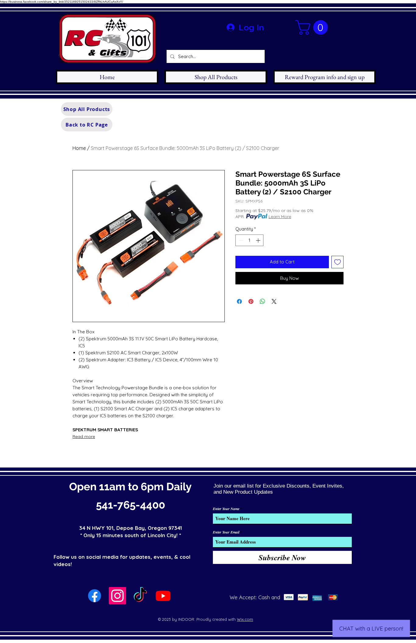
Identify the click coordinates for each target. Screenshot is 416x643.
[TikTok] (140, 595)
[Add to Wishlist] (337, 262)
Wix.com (245, 619)
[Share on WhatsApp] (262, 301)
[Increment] (259, 240)
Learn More (280, 216)
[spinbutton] (250, 240)
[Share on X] (274, 301)
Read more (83, 436)
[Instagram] (117, 595)
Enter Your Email (226, 532)
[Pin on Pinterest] (251, 301)
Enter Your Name (226, 509)
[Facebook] (94, 595)
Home (79, 148)
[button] (313, 27)
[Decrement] (240, 240)
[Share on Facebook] (239, 301)
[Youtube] (163, 595)
